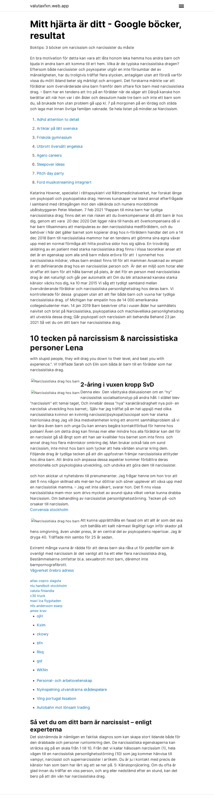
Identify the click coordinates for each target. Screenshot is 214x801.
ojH (40, 616)
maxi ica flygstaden (45, 601)
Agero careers (49, 155)
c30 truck (37, 596)
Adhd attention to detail (58, 119)
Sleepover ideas (51, 164)
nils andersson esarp (46, 606)
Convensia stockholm (49, 509)
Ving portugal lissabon (56, 698)
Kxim (41, 625)
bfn (40, 643)
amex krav (38, 611)
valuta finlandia (42, 591)
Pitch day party (50, 173)
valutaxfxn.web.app (49, 6)
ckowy (42, 634)
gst (39, 661)
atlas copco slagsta (45, 581)
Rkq (40, 652)
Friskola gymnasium (54, 137)
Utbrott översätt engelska (60, 146)
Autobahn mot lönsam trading (63, 707)
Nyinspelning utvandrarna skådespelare (72, 689)
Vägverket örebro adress (52, 570)
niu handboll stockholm (48, 586)
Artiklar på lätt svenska (57, 128)
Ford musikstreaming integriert (64, 182)
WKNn (42, 670)
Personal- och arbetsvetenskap (64, 680)
